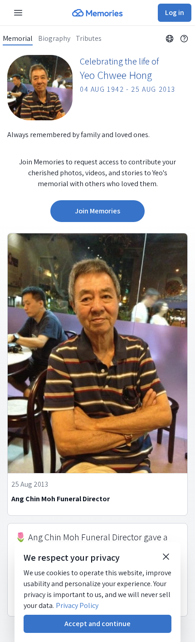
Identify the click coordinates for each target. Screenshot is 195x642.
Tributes (89, 38)
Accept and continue (97, 623)
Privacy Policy (77, 605)
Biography (54, 38)
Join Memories (97, 211)
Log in (174, 12)
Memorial (18, 38)
